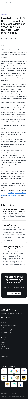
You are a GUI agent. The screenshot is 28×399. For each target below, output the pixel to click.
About (3, 340)
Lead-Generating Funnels (8, 330)
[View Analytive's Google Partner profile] (4, 371)
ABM (9, 193)
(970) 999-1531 (6, 317)
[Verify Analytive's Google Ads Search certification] (11, 371)
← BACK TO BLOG (5, 11)
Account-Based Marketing (8, 325)
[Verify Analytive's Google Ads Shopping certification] (4, 378)
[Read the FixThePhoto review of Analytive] (17, 378)
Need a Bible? (5, 349)
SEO (12, 193)
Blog (2, 344)
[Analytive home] (7, 2)
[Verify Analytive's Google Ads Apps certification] (11, 378)
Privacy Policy (5, 356)
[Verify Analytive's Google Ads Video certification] (24, 371)
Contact (3, 346)
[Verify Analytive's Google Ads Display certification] (17, 371)
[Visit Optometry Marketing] (20, 384)
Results (3, 342)
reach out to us (11, 195)
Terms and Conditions (7, 359)
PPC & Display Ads (6, 332)
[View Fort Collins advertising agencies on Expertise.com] (14, 384)
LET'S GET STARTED (14, 293)
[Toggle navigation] (25, 3)
